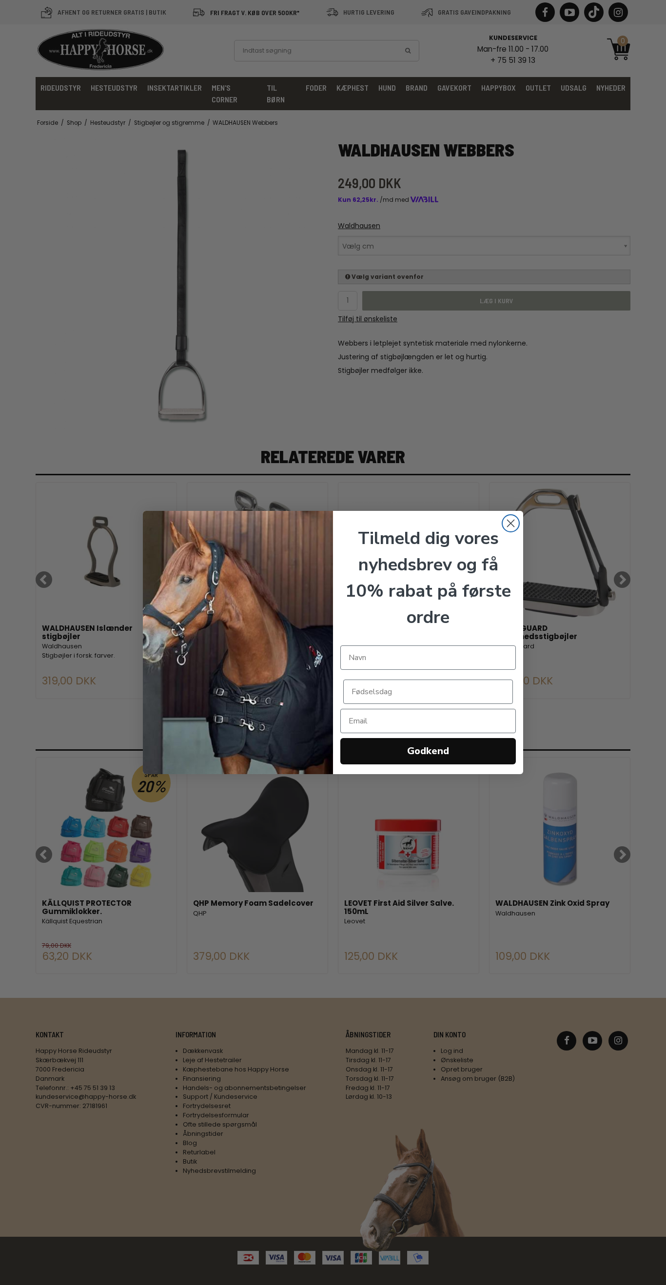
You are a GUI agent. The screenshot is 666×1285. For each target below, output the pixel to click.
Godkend (428, 751)
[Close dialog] (510, 523)
